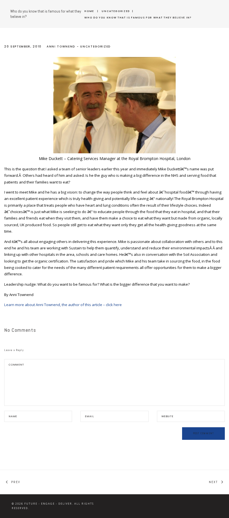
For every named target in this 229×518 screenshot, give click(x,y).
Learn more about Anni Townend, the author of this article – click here (63, 304)
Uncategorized (116, 11)
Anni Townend (61, 46)
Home (89, 11)
